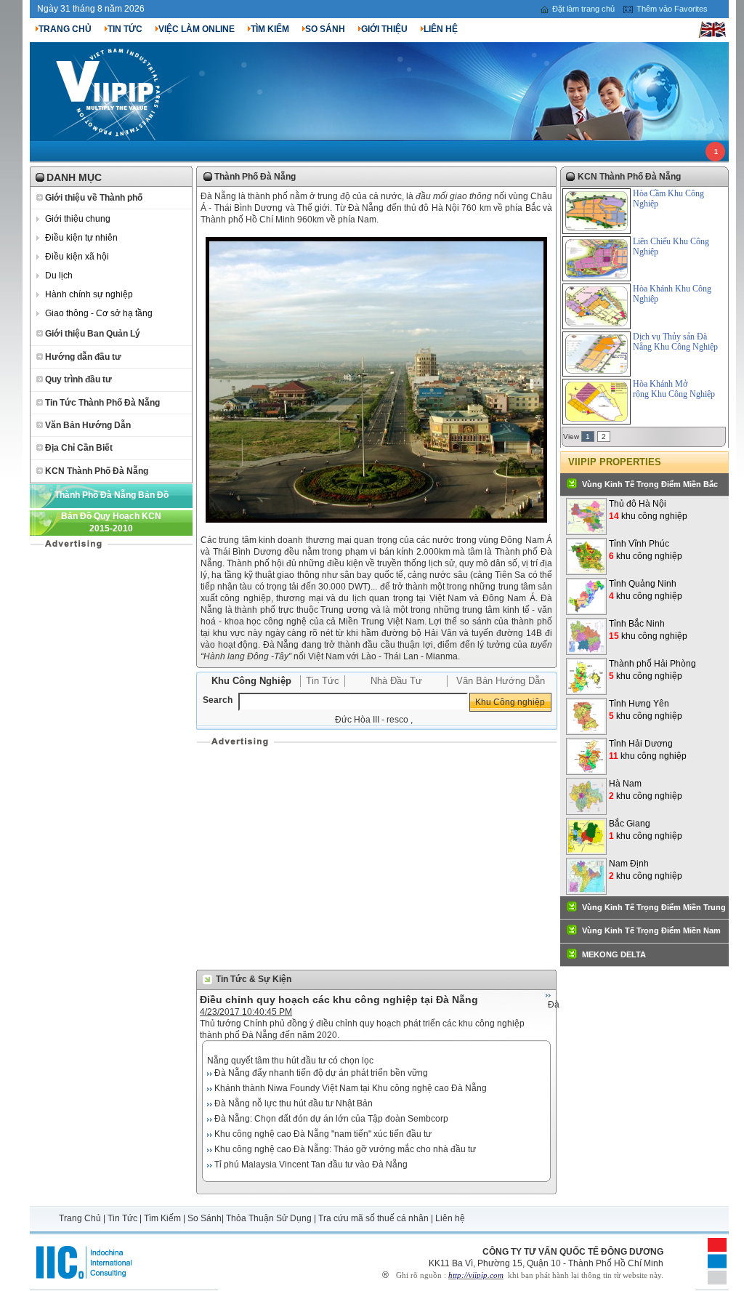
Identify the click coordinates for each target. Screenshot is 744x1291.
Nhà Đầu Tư (396, 680)
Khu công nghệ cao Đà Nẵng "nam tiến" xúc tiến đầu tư (323, 1134)
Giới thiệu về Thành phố (93, 198)
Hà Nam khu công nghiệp (645, 790)
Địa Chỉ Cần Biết (79, 448)
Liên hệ (450, 1218)
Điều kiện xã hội (77, 257)
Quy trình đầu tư (78, 379)
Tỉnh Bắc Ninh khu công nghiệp (648, 630)
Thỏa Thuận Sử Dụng (269, 1218)
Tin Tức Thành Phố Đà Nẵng (102, 403)
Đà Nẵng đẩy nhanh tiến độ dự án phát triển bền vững (321, 1073)
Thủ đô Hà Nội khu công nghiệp (648, 510)
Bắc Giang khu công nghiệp (645, 830)
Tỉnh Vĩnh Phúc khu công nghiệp (645, 550)
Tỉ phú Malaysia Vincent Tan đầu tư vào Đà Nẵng (311, 1164)
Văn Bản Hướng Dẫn (88, 425)
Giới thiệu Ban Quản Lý (92, 334)
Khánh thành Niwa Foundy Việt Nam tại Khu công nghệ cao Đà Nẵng (350, 1088)
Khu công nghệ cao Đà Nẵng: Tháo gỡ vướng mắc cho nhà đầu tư (345, 1149)
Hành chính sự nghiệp (89, 294)
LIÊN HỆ (441, 29)
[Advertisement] (376, 857)
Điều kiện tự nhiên (81, 238)
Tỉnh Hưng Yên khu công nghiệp (645, 710)
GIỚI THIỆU (384, 29)
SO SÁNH (325, 29)
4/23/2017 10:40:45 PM (246, 1012)
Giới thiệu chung (77, 219)
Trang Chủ (81, 1218)
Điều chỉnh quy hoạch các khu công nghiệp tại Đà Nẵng (339, 999)
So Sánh (204, 1218)
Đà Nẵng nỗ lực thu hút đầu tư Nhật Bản (293, 1103)
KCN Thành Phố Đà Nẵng (96, 471)
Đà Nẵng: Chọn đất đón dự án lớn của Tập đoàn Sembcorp (331, 1119)
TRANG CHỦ (65, 29)
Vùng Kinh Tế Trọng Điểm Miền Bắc (650, 484)
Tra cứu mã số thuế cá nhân (373, 1218)
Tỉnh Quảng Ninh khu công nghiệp (645, 590)
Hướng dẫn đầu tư (83, 357)
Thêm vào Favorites (672, 8)
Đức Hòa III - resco (371, 720)
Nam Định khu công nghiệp (645, 869)
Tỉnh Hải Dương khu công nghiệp (648, 750)
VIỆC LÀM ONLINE (196, 29)
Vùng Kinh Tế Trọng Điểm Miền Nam (651, 930)
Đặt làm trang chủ (583, 8)
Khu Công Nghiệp (251, 680)
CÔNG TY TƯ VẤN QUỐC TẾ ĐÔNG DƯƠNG (572, 1252)
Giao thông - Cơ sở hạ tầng (99, 313)
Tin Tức (322, 680)
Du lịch (59, 275)
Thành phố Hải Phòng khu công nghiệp (652, 670)
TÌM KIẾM (270, 29)
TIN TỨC (125, 29)
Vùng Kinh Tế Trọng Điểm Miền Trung (654, 907)
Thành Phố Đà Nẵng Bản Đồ (111, 495)
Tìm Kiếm (162, 1218)
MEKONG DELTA (614, 954)
